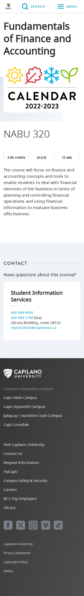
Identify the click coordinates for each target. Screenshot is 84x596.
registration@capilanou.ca (33, 327)
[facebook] (8, 525)
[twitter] (20, 525)
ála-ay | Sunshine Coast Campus (33, 415)
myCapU (11, 471)
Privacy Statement (17, 553)
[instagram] (33, 525)
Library (9, 507)
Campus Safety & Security (25, 480)
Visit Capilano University (24, 444)
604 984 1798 (22, 317)
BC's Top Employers (20, 498)
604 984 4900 (22, 312)
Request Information (21, 462)
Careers (10, 489)
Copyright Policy (16, 562)
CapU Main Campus (20, 397)
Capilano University (8, 6)
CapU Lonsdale (16, 424)
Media (8, 571)
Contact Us (13, 453)
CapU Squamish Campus (24, 406)
